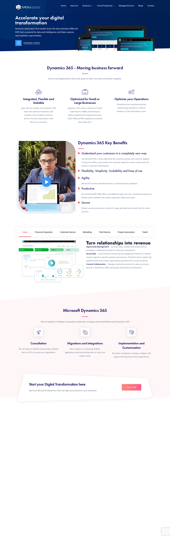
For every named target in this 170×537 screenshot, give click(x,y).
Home (63, 6)
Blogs (140, 6)
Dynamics (87, 6)
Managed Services (126, 6)
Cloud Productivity (104, 6)
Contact (150, 6)
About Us (74, 6)
